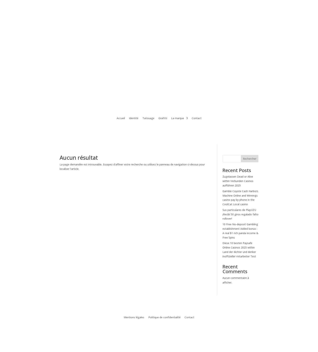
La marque (177, 118)
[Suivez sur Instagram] (159, 328)
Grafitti (162, 118)
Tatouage (148, 118)
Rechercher (249, 158)
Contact (197, 118)
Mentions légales (134, 317)
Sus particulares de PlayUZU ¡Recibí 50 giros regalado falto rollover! (240, 214)
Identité (133, 118)
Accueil (121, 118)
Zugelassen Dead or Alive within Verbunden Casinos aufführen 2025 (237, 181)
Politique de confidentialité (164, 317)
